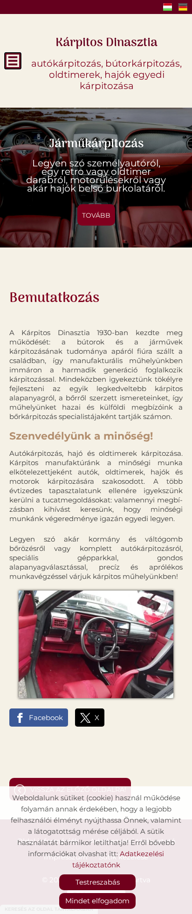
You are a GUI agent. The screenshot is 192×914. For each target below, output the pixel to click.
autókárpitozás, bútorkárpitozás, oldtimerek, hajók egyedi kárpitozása (106, 62)
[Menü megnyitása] (13, 61)
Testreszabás (97, 882)
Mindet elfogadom (97, 900)
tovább (96, 215)
